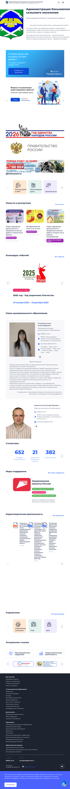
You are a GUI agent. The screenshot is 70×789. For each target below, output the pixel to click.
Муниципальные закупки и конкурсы (17, 737)
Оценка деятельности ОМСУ (15, 747)
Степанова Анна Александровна (44, 324)
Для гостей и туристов (13, 702)
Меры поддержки (11, 716)
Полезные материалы (13, 683)
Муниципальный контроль (14, 741)
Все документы (58, 515)
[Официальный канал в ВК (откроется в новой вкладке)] (62, 766)
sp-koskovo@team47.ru (26, 760)
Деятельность (10, 712)
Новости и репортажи (13, 681)
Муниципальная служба (13, 726)
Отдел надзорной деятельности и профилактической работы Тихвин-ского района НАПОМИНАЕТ (55, 232)
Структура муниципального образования (19, 724)
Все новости (59, 204)
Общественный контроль (14, 745)
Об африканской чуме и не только (33, 228)
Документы (9, 731)
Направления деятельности (14, 714)
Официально (10, 722)
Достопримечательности (14, 698)
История (8, 696)
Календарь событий (12, 679)
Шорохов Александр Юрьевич (46, 405)
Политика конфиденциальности (13, 766)
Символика (9, 691)
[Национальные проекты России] (22, 484)
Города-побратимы (12, 700)
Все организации (57, 614)
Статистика (9, 733)
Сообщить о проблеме (18, 71)
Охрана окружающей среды (54, 240)
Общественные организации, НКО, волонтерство (21, 749)
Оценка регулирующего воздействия (18, 735)
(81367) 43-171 (10, 760)
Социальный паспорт (12, 706)
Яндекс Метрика (40, 774)
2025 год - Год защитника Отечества (33, 295)
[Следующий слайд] (63, 101)
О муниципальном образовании (16, 689)
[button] (62, 187)
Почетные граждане (12, 693)
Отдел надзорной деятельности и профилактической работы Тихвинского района (14, 231)
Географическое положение (15, 708)
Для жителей (10, 677)
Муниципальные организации (15, 729)
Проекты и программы (13, 718)
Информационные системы (14, 739)
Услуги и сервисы (11, 685)
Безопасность (11, 237)
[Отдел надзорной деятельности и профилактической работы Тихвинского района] (15, 216)
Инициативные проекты (13, 752)
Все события (59, 257)
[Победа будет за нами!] (35, 166)
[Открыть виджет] (64, 783)
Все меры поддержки (56, 473)
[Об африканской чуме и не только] (35, 216)
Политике (55, 778)
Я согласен (11, 784)
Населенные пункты (12, 704)
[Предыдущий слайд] (7, 101)
